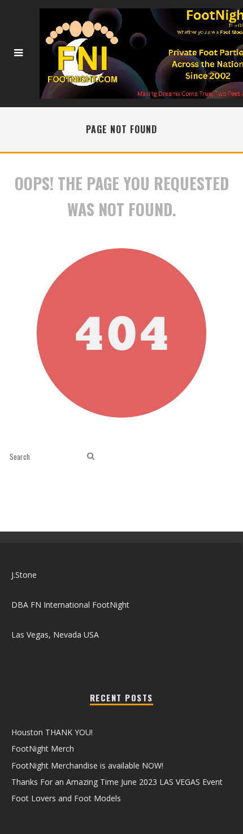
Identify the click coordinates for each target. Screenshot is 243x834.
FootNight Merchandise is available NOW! (87, 765)
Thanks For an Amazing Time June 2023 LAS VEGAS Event (117, 781)
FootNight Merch (42, 748)
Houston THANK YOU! (52, 732)
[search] (91, 456)
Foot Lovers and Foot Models (66, 798)
